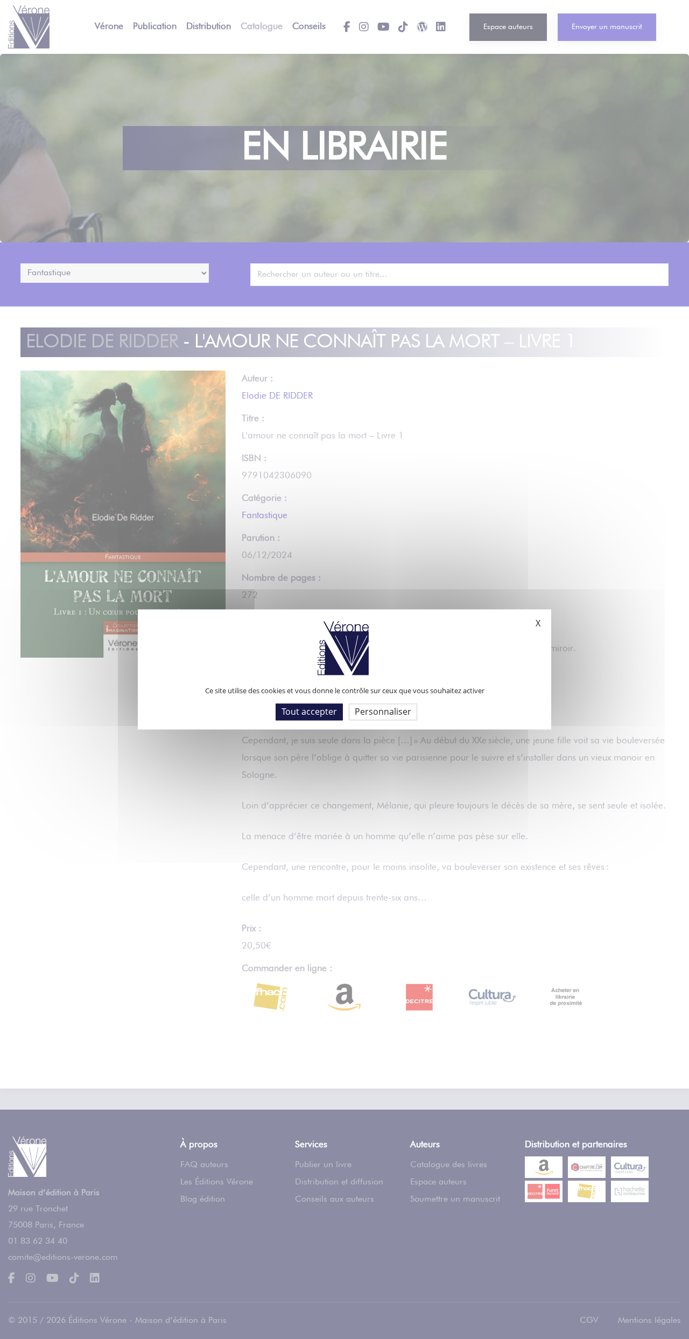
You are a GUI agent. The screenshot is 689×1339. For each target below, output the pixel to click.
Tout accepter (309, 711)
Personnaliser (383, 711)
